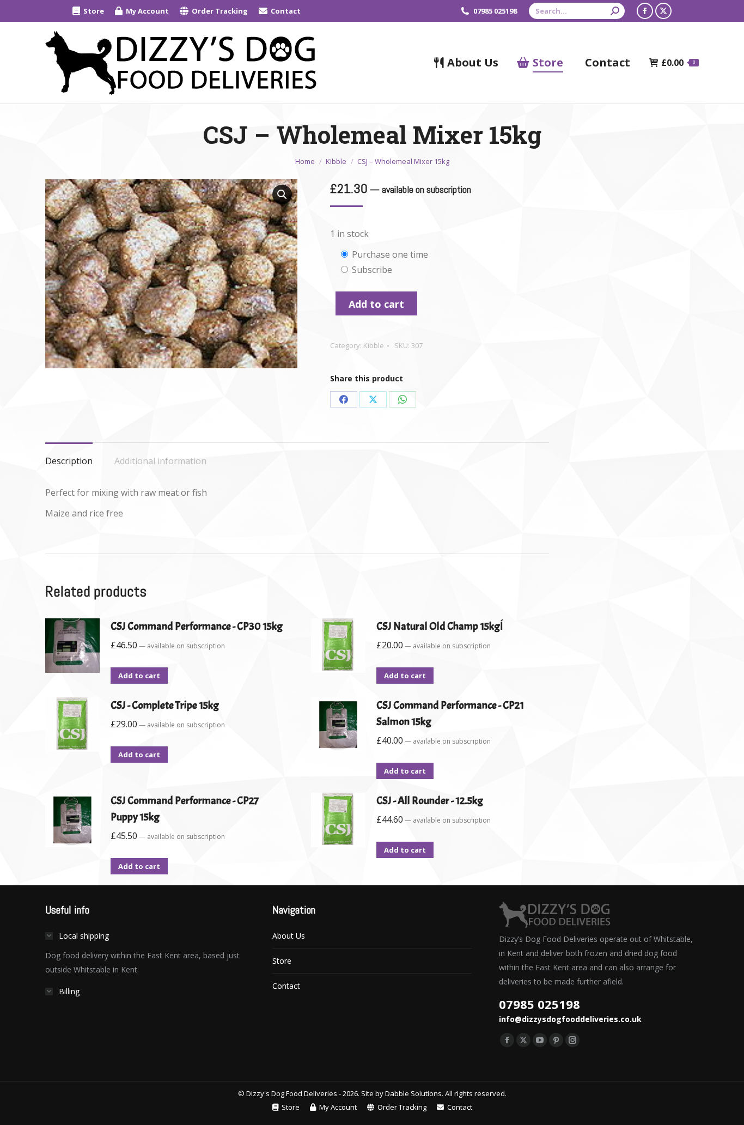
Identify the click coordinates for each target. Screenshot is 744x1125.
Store (281, 961)
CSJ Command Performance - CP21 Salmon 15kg (450, 713)
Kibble (373, 345)
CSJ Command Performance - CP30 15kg (197, 626)
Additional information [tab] (160, 461)
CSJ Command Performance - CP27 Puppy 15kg (185, 809)
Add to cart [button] (139, 675)
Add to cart (376, 304)
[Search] (615, 11)
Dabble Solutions (413, 1093)
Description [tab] (69, 461)
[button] (282, 194)
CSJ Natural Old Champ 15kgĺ (439, 626)
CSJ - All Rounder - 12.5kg (429, 800)
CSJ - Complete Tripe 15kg (165, 705)
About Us (288, 936)
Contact (286, 986)
